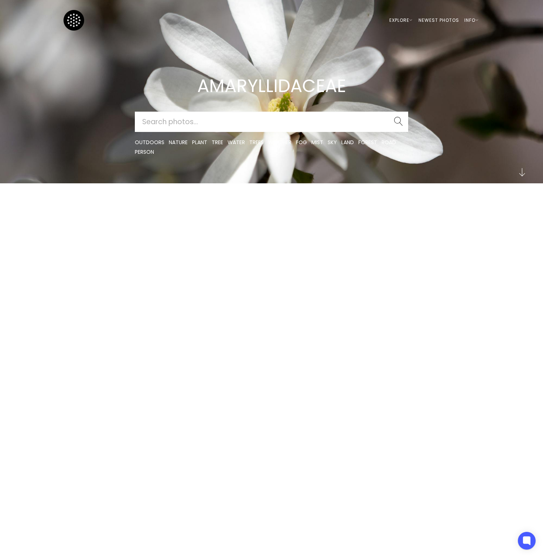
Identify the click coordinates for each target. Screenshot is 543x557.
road (389, 142)
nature (178, 142)
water (236, 142)
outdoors (149, 142)
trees (256, 142)
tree (217, 142)
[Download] (84, 223)
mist (317, 142)
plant (199, 142)
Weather (279, 142)
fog (301, 142)
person (144, 152)
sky (332, 142)
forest (367, 142)
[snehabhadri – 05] (84, 204)
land (347, 142)
